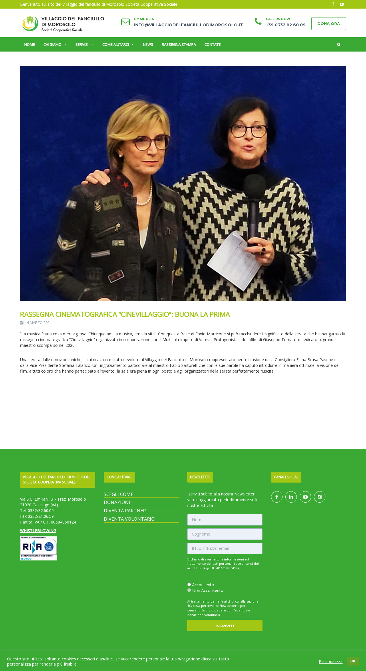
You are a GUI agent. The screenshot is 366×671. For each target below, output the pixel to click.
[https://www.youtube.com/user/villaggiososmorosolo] (305, 497)
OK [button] (352, 661)
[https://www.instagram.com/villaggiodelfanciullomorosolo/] (319, 497)
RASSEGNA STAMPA (179, 44)
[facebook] (333, 4)
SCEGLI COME (118, 494)
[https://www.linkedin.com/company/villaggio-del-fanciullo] (291, 497)
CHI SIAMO (52, 44)
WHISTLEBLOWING (38, 530)
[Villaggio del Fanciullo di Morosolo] (63, 23)
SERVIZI (81, 44)
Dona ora (328, 23)
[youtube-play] (341, 4)
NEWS (148, 44)
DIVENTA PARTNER (125, 510)
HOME (29, 44)
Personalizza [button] (331, 661)
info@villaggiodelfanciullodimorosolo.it (188, 24)
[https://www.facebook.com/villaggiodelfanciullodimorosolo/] (276, 497)
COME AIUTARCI (115, 44)
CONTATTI (212, 44)
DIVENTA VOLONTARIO (129, 519)
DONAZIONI (117, 502)
